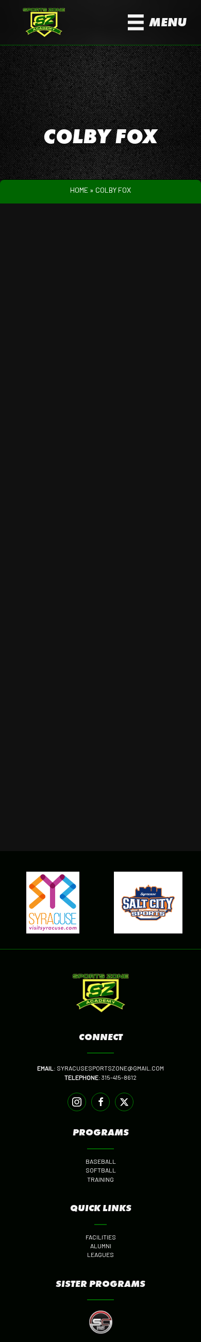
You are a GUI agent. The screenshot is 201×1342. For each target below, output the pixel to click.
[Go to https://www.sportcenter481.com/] (100, 1322)
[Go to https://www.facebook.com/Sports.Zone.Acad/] (100, 1102)
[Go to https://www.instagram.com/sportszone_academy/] (77, 1102)
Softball (101, 1170)
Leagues (100, 1254)
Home (79, 189)
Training (100, 1179)
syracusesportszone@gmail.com (110, 1068)
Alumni (100, 1245)
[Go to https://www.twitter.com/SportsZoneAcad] (124, 1102)
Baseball (101, 1161)
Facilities (101, 1237)
